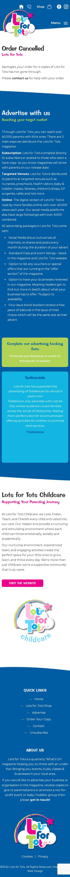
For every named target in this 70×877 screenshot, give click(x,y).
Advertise (39, 712)
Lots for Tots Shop (39, 705)
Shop (41, 6)
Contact (39, 726)
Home (38, 699)
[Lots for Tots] (19, 36)
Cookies (27, 856)
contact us (20, 78)
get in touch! (40, 800)
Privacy (43, 856)
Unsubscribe (39, 732)
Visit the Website (22, 583)
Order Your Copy (39, 719)
